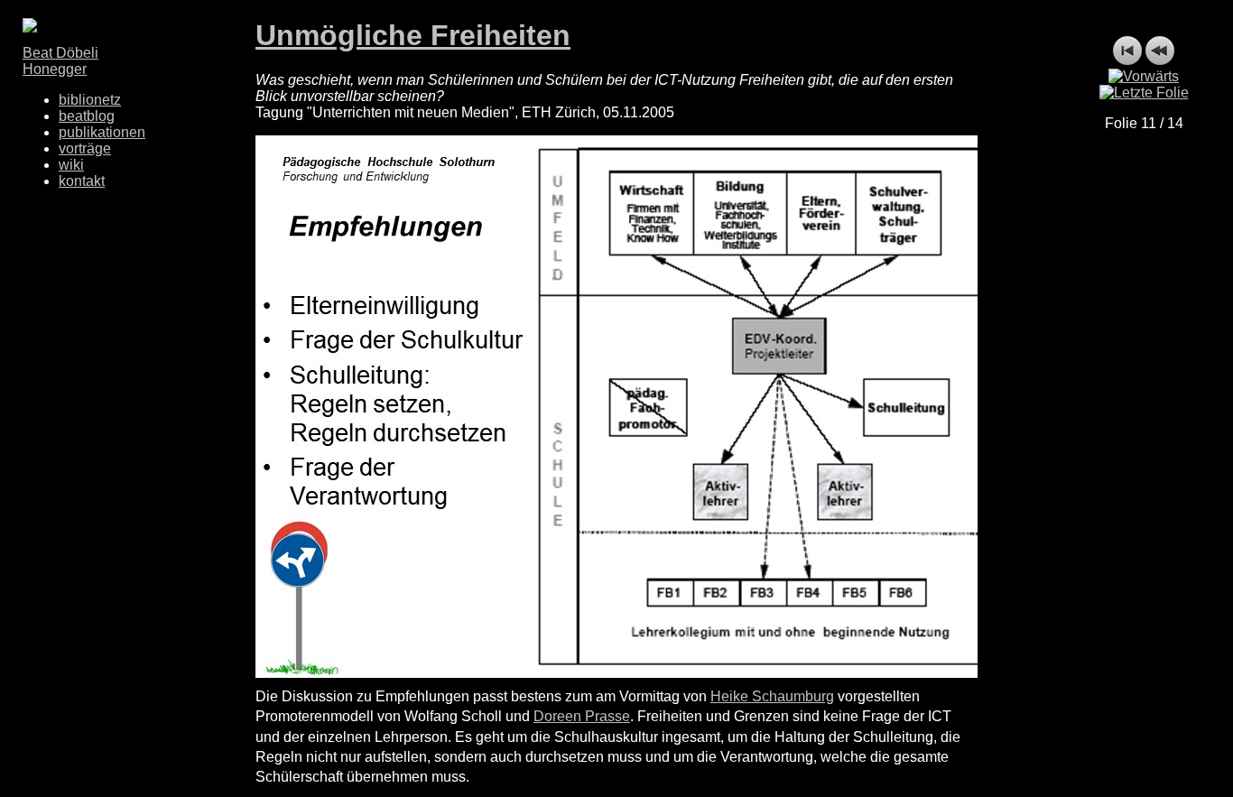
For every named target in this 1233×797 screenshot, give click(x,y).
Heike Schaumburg (772, 696)
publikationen (102, 132)
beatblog (87, 116)
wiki (71, 164)
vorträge (85, 148)
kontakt (82, 181)
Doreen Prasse (581, 716)
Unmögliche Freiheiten (412, 35)
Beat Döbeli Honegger (60, 61)
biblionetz (90, 99)
